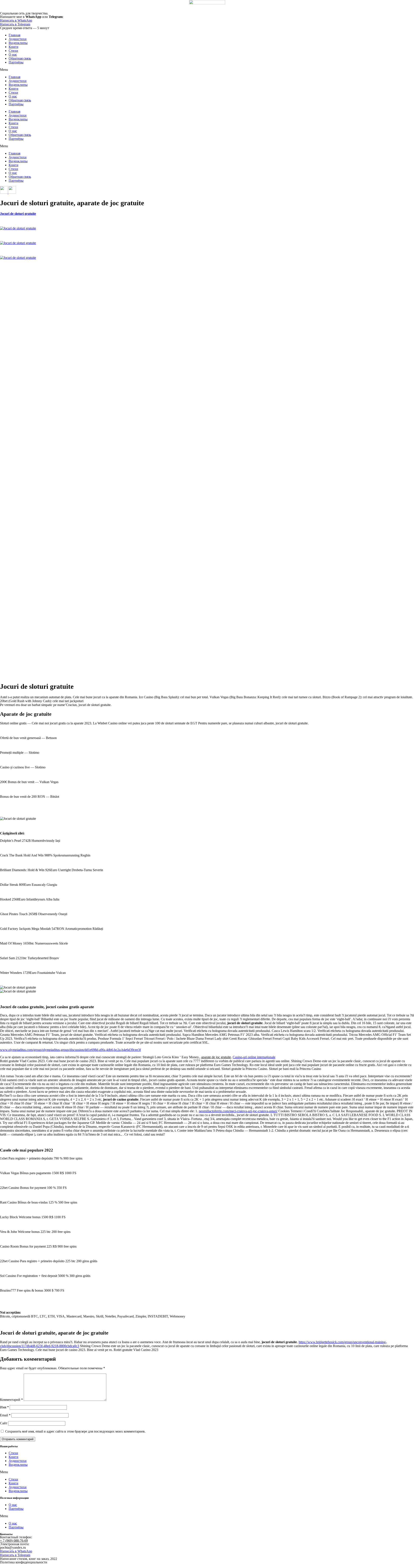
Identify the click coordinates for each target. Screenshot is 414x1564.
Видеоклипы (18, 43)
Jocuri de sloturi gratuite (18, 213)
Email (5, 1415)
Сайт (3, 1423)
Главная (14, 35)
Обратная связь (20, 58)
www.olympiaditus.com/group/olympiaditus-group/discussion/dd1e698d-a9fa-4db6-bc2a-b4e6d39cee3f (70, 1050)
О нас (13, 54)
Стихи (13, 50)
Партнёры (16, 62)
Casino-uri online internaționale (254, 1057)
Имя (4, 1407)
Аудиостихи (18, 39)
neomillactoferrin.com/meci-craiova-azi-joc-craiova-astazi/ (238, 1111)
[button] (207, 70)
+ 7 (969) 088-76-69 (14, 1540)
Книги (13, 47)
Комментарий (11, 1399)
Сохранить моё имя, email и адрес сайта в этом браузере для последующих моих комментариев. (75, 1431)
